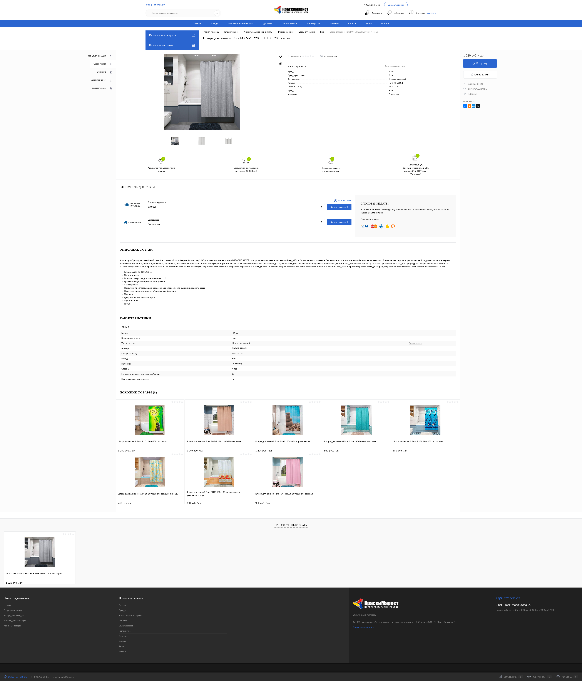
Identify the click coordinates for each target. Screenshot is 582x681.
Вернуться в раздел (96, 56)
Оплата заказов (289, 23)
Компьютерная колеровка (241, 23)
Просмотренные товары (291, 525)
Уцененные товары (12, 626)
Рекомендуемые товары (15, 620)
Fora (391, 75)
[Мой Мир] (473, 106)
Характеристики (98, 80)
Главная (197, 23)
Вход (148, 4)
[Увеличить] (201, 92)
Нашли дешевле (475, 84)
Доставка (267, 23)
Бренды (214, 23)
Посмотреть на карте (363, 627)
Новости (385, 23)
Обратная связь (17, 677)
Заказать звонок (396, 5)
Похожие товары (98, 88)
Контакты (334, 23)
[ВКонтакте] (465, 106)
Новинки (7, 605)
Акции (369, 23)
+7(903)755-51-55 (40, 677)
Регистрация (159, 4)
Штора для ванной (397, 79)
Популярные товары (13, 610)
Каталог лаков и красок (163, 35)
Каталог (352, 23)
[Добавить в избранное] (280, 56)
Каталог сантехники (161, 45)
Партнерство (313, 23)
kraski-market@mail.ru (517, 604)
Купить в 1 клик (481, 74)
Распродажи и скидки (13, 615)
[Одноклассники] (469, 106)
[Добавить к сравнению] (280, 63)
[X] (478, 106)
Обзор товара (100, 64)
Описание (101, 72)
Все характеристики (395, 66)
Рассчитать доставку (477, 89)
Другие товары (415, 343)
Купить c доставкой (339, 207)
